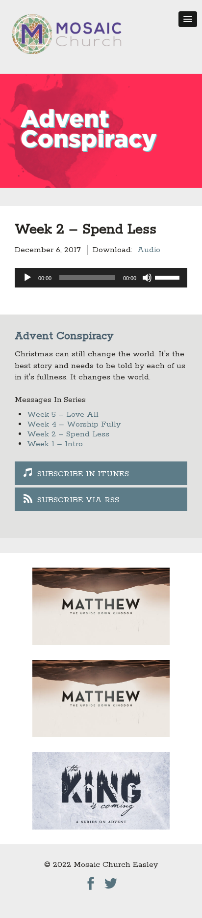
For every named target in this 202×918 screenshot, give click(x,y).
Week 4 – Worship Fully (74, 424)
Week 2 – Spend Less (68, 434)
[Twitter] (111, 881)
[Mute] (147, 278)
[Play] (27, 278)
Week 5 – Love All (63, 414)
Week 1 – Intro (55, 444)
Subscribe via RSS (78, 500)
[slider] (168, 277)
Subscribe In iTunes (83, 474)
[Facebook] (91, 881)
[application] (101, 277)
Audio (148, 250)
